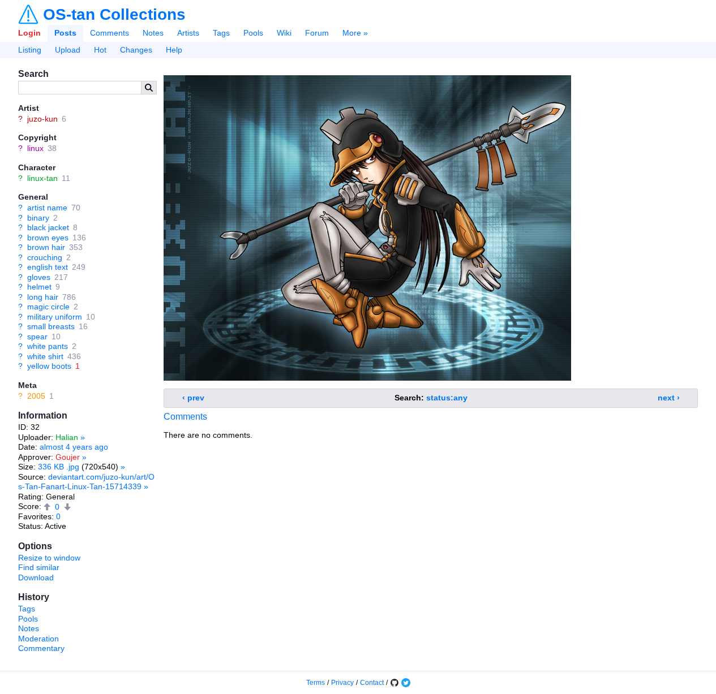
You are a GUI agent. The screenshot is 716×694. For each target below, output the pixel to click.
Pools (253, 32)
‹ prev (193, 397)
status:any (447, 397)
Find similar (38, 567)
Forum (317, 32)
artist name (47, 207)
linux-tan (42, 178)
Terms (315, 682)
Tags (221, 32)
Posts (65, 32)
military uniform (54, 316)
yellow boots (49, 365)
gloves (38, 277)
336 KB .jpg (58, 466)
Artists (188, 32)
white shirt (45, 356)
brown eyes (47, 237)
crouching (44, 257)
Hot (100, 49)
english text (47, 266)
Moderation (38, 638)
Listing (29, 49)
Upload (67, 49)
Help (174, 49)
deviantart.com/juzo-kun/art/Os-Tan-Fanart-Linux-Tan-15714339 (86, 482)
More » (355, 32)
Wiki (284, 32)
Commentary (41, 648)
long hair (42, 296)
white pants (47, 346)
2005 (36, 395)
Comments (109, 32)
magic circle (48, 306)
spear (37, 336)
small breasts (51, 326)
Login (29, 32)
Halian (66, 437)
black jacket (48, 227)
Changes (136, 49)
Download (36, 577)
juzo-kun (42, 118)
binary (38, 217)
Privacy (342, 682)
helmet (39, 286)
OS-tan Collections (114, 15)
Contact (372, 682)
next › (669, 397)
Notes (153, 32)
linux (35, 148)
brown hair (46, 247)
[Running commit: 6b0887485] (394, 682)
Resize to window (49, 557)
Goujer (67, 457)
